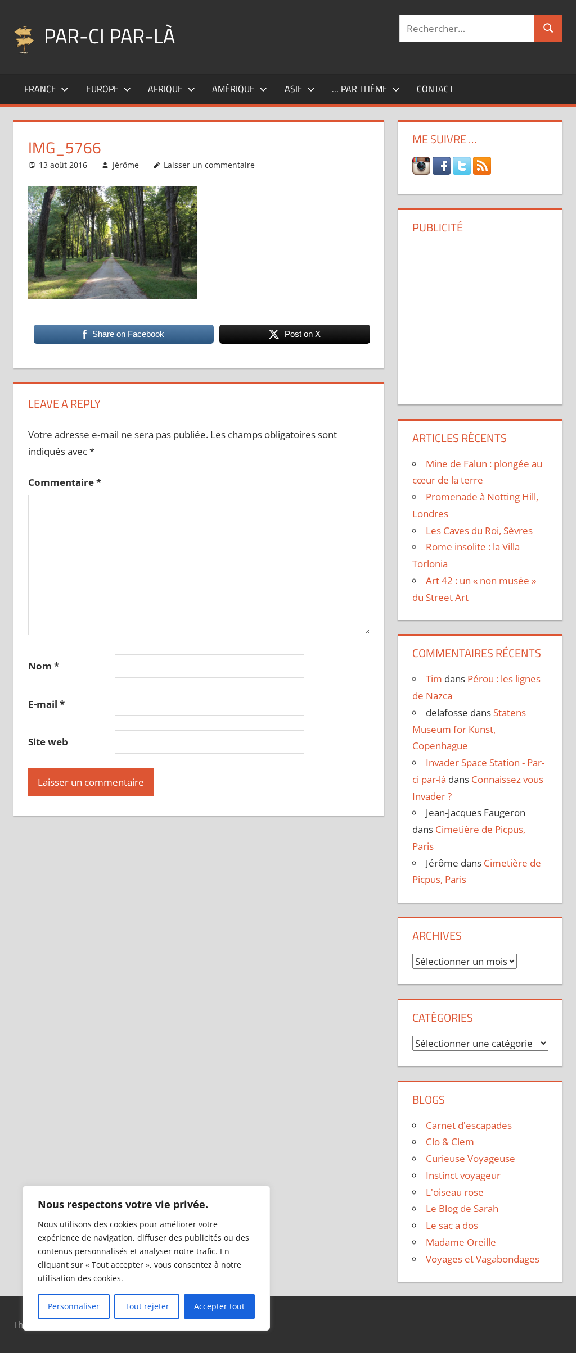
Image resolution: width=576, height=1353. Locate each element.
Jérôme (125, 165)
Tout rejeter (147, 1306)
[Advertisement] (482, 315)
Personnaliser (74, 1306)
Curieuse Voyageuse (470, 1158)
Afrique (165, 88)
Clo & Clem (450, 1141)
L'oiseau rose (455, 1192)
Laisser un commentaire (209, 165)
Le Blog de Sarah (462, 1208)
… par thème (360, 88)
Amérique (233, 88)
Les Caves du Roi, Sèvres (479, 530)
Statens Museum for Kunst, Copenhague (469, 729)
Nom (43, 665)
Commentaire (64, 482)
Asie (294, 88)
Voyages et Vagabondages (482, 1258)
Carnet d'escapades (469, 1125)
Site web (48, 741)
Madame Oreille (461, 1242)
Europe (102, 88)
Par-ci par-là (109, 35)
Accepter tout (219, 1306)
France (40, 88)
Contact (435, 88)
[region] (146, 1258)
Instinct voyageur (463, 1175)
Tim (434, 678)
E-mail (46, 704)
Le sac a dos (452, 1225)
